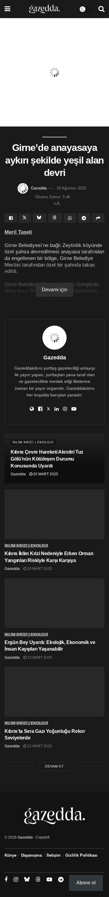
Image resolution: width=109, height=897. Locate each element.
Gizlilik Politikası (81, 855)
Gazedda (39, 188)
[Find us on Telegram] (61, 879)
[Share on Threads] (55, 218)
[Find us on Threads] (38, 879)
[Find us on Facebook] (6, 879)
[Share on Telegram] (84, 218)
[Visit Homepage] (44, 9)
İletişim (54, 855)
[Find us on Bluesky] (27, 879)
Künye (10, 855)
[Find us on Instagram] (16, 879)
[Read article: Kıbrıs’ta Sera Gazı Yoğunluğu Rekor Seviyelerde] (54, 692)
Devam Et (54, 766)
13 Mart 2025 (39, 657)
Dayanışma (31, 855)
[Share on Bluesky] (40, 218)
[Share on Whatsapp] (70, 218)
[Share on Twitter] (25, 218)
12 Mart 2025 (39, 746)
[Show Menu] (7, 9)
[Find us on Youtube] (49, 879)
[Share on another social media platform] (98, 218)
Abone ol (86, 882)
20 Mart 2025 (45, 474)
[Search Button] (101, 9)
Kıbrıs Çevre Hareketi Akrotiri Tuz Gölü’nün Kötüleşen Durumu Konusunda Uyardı (47, 458)
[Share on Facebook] (11, 218)
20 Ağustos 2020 (71, 188)
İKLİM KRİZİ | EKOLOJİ (33, 442)
